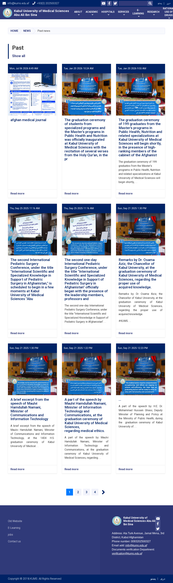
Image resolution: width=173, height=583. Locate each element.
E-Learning (14, 527)
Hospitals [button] (108, 11)
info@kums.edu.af (18, 3)
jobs (10, 534)
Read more (17, 193)
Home (14, 30)
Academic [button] (92, 11)
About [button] (78, 11)
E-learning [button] (138, 12)
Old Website (15, 521)
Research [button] (153, 11)
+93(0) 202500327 (48, 3)
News (27, 30)
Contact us (14, 541)
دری (168, 3)
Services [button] (123, 11)
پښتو (160, 3)
